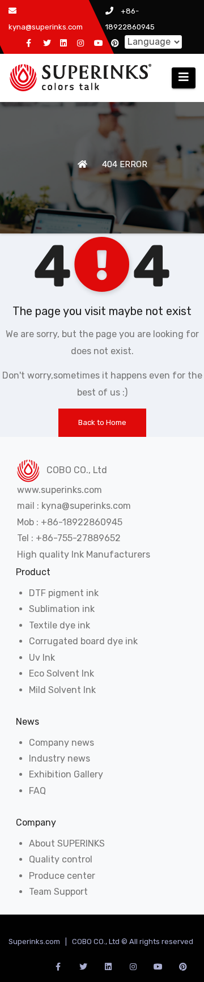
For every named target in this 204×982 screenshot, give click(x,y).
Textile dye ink (59, 625)
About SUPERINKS (67, 843)
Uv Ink (42, 657)
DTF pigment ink (64, 593)
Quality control (60, 859)
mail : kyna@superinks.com (74, 505)
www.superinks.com (59, 489)
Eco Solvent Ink (61, 673)
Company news (61, 742)
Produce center (62, 875)
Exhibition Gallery (66, 774)
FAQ (37, 790)
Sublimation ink (62, 608)
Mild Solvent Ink (62, 690)
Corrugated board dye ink (83, 641)
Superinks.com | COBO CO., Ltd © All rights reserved (100, 941)
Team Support (58, 891)
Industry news (59, 758)
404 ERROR (124, 164)
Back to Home (102, 422)
